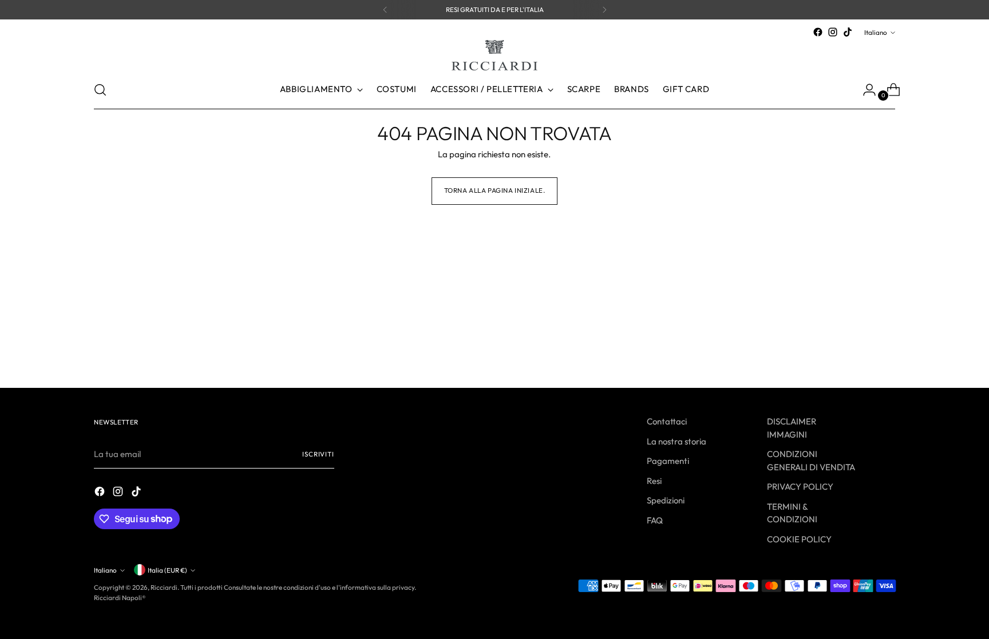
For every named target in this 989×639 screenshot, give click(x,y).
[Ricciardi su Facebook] (818, 32)
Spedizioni (666, 500)
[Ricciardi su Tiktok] (847, 32)
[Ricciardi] (494, 55)
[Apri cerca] (100, 89)
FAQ (655, 520)
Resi (654, 480)
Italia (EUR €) (167, 570)
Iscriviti (318, 454)
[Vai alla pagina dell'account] (864, 89)
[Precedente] (385, 9)
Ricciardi (164, 587)
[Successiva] (604, 9)
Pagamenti (668, 460)
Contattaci (667, 421)
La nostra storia (676, 441)
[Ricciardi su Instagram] (833, 32)
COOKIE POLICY (799, 539)
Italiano (875, 32)
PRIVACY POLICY (800, 486)
